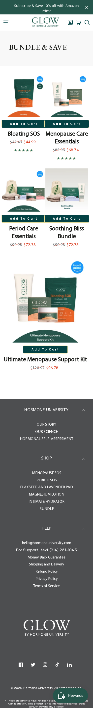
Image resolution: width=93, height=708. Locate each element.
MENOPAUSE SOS (46, 473)
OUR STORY (46, 425)
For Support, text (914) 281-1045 (46, 549)
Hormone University (38, 688)
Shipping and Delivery (46, 564)
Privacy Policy (46, 579)
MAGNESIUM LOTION (46, 495)
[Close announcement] (86, 7)
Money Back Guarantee (46, 557)
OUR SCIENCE (46, 432)
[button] (87, 22)
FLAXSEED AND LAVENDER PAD (46, 487)
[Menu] (6, 22)
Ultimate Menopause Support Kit (45, 360)
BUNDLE (46, 509)
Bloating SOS (24, 134)
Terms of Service (46, 586)
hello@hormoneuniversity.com (46, 543)
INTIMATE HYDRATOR (46, 502)
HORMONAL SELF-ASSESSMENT (46, 439)
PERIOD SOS (46, 480)
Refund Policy (46, 572)
